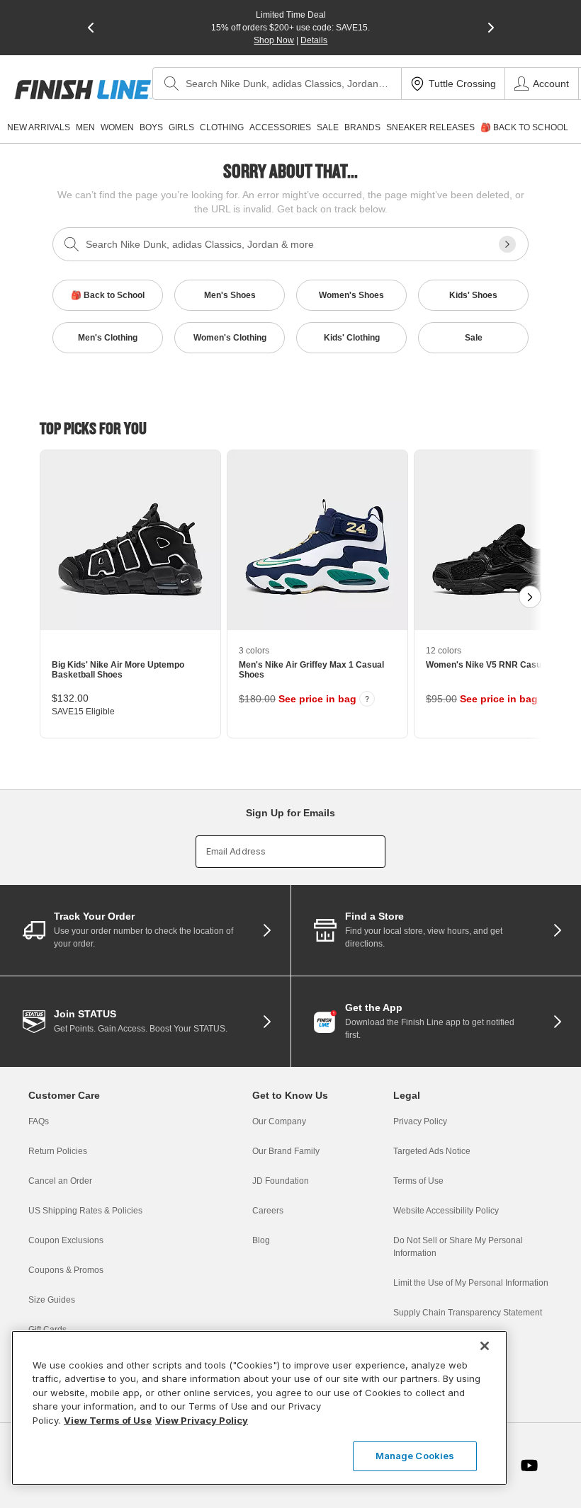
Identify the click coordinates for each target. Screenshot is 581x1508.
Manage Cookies (415, 1455)
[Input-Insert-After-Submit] (507, 244)
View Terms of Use (108, 1420)
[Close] (484, 1345)
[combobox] (277, 83)
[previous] (90, 27)
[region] (259, 1407)
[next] (491, 27)
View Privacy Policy (201, 1420)
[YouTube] (529, 1465)
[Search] (171, 83)
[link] (83, 89)
